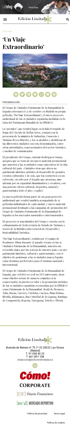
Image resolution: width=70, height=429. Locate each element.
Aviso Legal (59, 413)
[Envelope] (35, 365)
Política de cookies (56, 423)
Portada (7, 31)
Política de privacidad (37, 413)
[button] (5, 19)
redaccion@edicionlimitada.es (35, 359)
